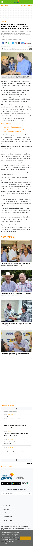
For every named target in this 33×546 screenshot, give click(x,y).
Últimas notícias (26, 5)
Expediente (6, 505)
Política (3, 21)
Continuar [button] (25, 538)
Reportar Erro (8, 520)
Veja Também (8, 237)
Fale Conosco (7, 516)
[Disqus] (16, 380)
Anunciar (6, 509)
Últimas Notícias (7, 406)
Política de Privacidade (11, 513)
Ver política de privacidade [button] (9, 543)
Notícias (29, 463)
